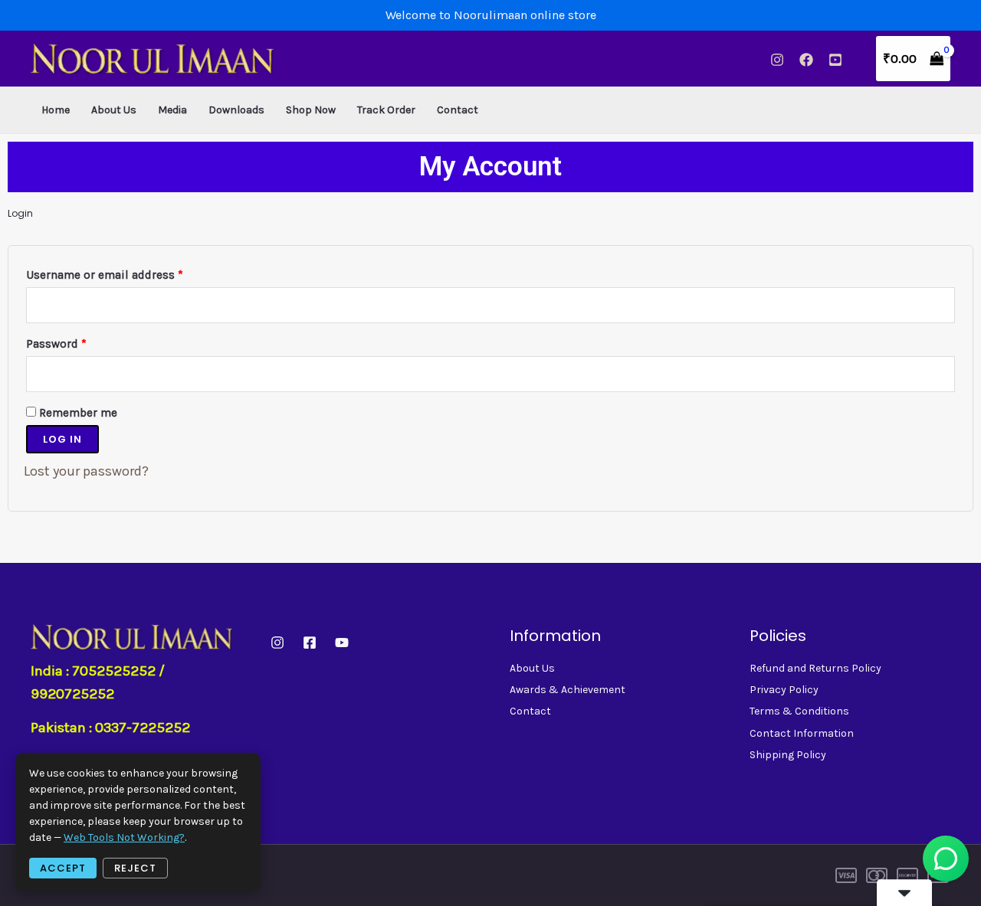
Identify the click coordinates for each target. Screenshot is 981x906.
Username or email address (128, 272)
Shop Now (311, 109)
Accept (63, 868)
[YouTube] (835, 60)
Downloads (236, 109)
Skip (862, 874)
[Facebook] (806, 60)
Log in (62, 439)
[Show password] (944, 374)
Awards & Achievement (567, 689)
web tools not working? (124, 837)
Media (172, 109)
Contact (457, 109)
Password (80, 341)
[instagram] (277, 642)
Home (55, 109)
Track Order (386, 109)
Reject (135, 868)
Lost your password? (86, 471)
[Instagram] (777, 60)
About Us (113, 109)
